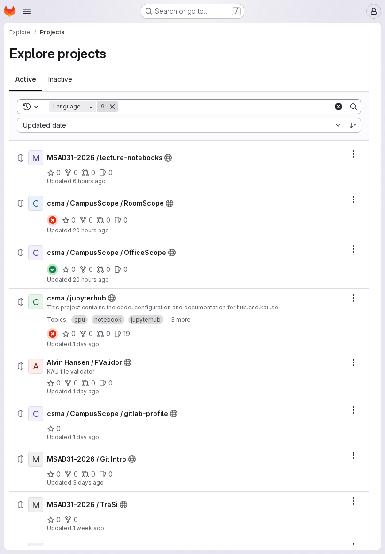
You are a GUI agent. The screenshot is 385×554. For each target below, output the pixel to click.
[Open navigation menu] (26, 11)
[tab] (25, 79)
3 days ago (88, 482)
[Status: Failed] (52, 220)
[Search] (353, 106)
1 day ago (86, 343)
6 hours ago (89, 181)
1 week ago (88, 527)
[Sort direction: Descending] (353, 125)
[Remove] (112, 106)
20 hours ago (91, 230)
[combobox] (181, 125)
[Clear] (338, 106)
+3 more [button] (179, 319)
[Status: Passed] (52, 269)
